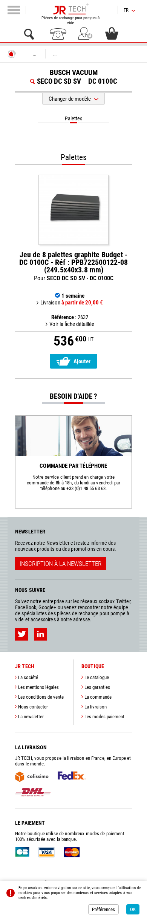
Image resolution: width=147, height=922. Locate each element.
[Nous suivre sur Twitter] (21, 634)
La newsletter (31, 716)
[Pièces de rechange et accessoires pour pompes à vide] (70, 9)
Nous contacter (33, 707)
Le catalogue (96, 677)
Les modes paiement (104, 716)
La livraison (95, 707)
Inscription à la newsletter (60, 563)
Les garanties (97, 687)
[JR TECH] (12, 54)
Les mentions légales (38, 687)
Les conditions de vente (41, 697)
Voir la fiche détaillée (71, 324)
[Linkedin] (40, 634)
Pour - (73, 266)
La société (28, 677)
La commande (98, 697)
